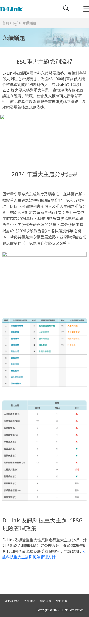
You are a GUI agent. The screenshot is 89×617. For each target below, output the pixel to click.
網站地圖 (45, 601)
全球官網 (61, 601)
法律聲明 (29, 601)
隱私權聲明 (12, 601)
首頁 (5, 23)
